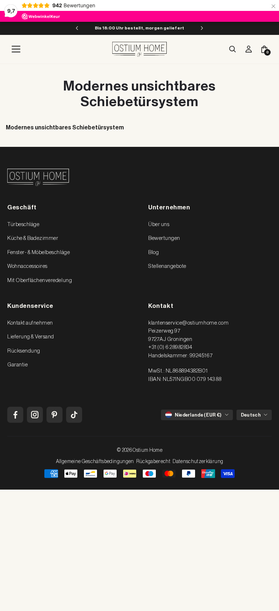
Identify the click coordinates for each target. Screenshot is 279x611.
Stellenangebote (167, 266)
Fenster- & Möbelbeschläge (38, 252)
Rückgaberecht (153, 461)
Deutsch (251, 415)
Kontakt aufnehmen (30, 323)
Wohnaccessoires (27, 266)
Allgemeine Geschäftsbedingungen (95, 461)
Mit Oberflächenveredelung (39, 280)
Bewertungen (164, 238)
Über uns (158, 224)
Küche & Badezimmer (32, 238)
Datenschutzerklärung (198, 461)
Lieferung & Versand (30, 336)
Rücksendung (23, 351)
